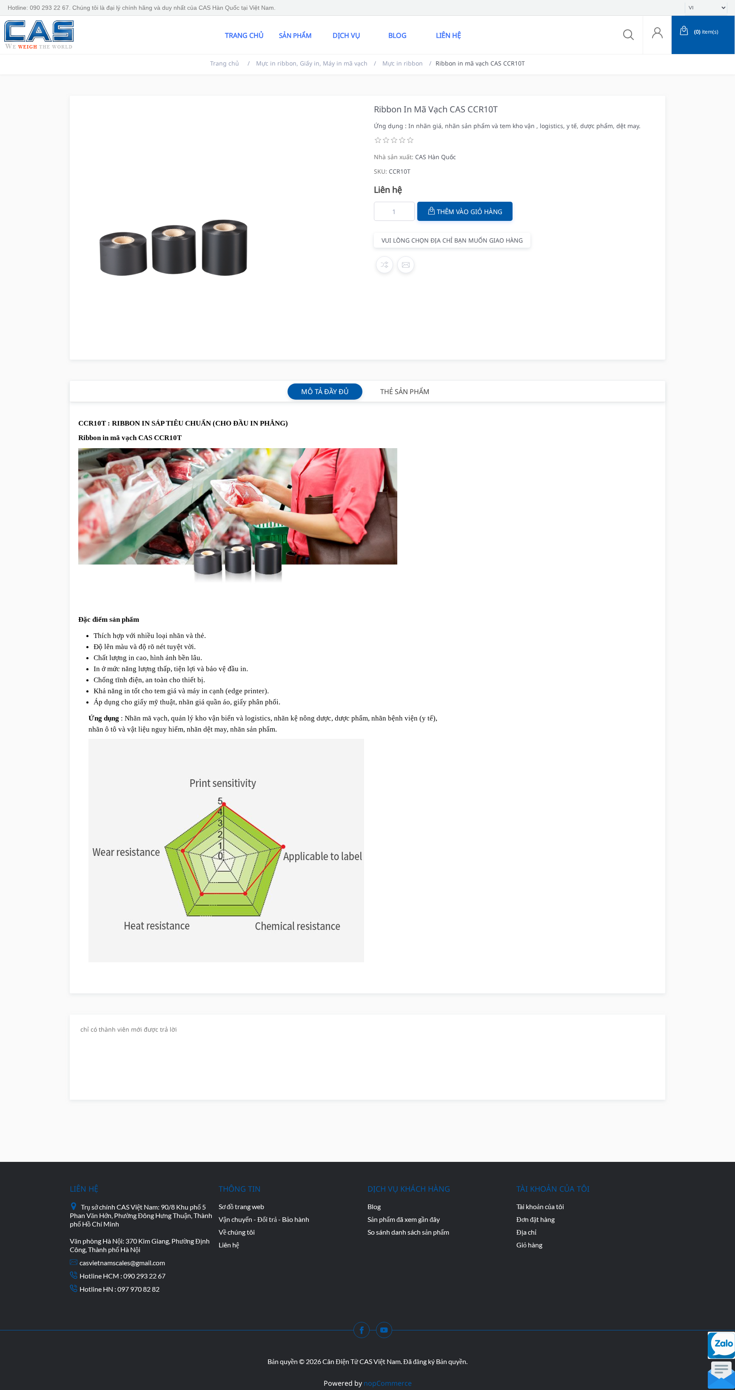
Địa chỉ (526, 1232)
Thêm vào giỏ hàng (469, 211)
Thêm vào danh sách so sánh (384, 264)
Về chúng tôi (237, 1232)
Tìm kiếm (124, 34)
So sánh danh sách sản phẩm (408, 1232)
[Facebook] (364, 1332)
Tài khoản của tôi (540, 1206)
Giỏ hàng (529, 1245)
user (657, 35)
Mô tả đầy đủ (325, 391)
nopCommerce (388, 1383)
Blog (397, 35)
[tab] (325, 391)
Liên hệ (448, 35)
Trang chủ (244, 35)
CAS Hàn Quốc (435, 157)
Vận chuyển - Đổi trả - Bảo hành (264, 1219)
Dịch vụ (346, 35)
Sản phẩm (295, 35)
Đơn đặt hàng (535, 1219)
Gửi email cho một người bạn (405, 264)
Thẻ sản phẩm (405, 391)
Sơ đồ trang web (241, 1206)
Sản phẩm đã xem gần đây (404, 1219)
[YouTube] (387, 1332)
